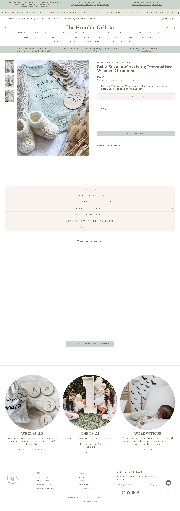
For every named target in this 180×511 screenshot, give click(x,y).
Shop (81, 477)
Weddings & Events (153, 33)
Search (82, 473)
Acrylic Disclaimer (90, 208)
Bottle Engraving (67, 41)
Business (127, 33)
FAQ (38, 473)
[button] (168, 483)
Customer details (87, 489)
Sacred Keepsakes (76, 37)
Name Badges (44, 33)
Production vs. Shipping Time (90, 202)
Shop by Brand (124, 37)
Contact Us (11, 19)
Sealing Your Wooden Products (90, 221)
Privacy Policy (42, 477)
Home (100, 63)
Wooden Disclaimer (90, 215)
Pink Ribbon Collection (40, 37)
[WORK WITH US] (147, 402)
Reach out (147, 450)
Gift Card (67, 19)
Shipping (113, 80)
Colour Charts (43, 19)
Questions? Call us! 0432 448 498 (88, 19)
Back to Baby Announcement (92, 344)
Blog (32, 19)
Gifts (85, 33)
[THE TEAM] (90, 402)
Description (136, 97)
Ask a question (90, 227)
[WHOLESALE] (32, 402)
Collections (110, 63)
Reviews (56, 19)
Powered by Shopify (90, 502)
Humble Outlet (94, 41)
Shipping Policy (43, 485)
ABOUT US (90, 452)
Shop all (22, 33)
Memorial (102, 37)
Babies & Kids (105, 33)
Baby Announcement (127, 63)
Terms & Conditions (45, 489)
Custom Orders (151, 37)
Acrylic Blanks (120, 41)
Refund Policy (42, 481)
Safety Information (90, 195)
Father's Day (69, 33)
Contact (82, 481)
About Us (23, 19)
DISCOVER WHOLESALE (32, 450)
